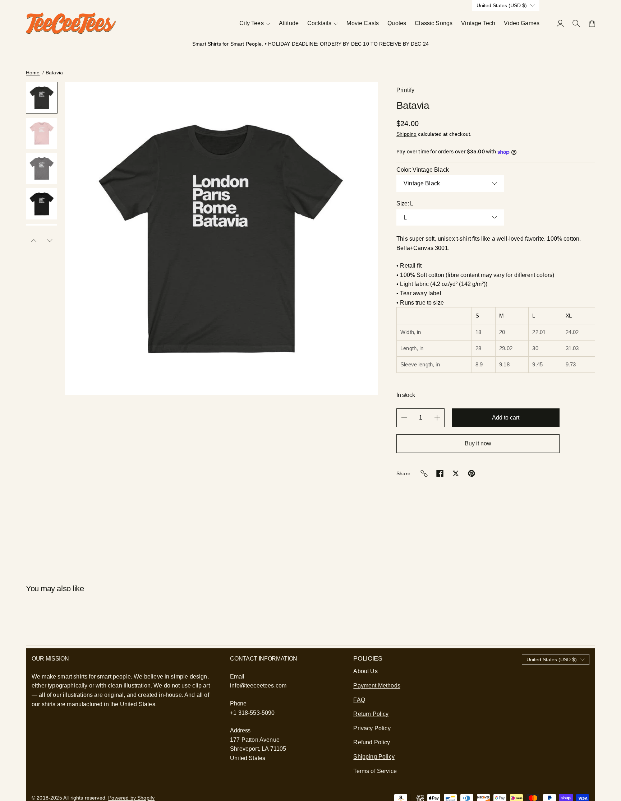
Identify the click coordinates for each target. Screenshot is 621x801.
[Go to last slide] (34, 241)
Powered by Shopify (131, 798)
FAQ (359, 700)
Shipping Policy (373, 757)
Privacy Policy (371, 728)
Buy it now (478, 443)
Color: (422, 170)
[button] (42, 98)
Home (33, 72)
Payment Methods (376, 685)
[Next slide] (50, 241)
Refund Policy (371, 742)
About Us (365, 671)
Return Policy (370, 714)
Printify (405, 90)
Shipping (406, 134)
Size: (404, 203)
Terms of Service (375, 771)
